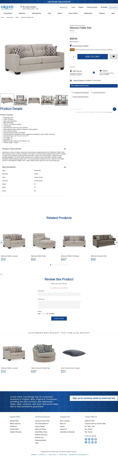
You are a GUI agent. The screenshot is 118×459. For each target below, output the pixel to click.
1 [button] (50, 264)
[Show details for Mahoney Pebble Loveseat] (14, 241)
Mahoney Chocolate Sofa (99, 256)
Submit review (59, 318)
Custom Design (39, 426)
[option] (44, 244)
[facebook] (86, 439)
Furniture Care (39, 437)
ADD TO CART (92, 56)
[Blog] (96, 442)
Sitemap (33, 454)
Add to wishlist (114, 56)
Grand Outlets (14, 429)
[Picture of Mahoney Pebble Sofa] (7, 100)
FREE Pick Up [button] (77, 71)
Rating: (40, 311)
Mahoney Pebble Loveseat (9, 256)
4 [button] (56, 264)
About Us (63, 423)
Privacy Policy (63, 454)
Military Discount (15, 423)
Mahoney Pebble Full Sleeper (70, 256)
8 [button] (65, 264)
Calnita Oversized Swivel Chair (40, 368)
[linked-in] (92, 442)
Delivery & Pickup (40, 429)
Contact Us (63, 429)
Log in (73, 7)
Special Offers (14, 421)
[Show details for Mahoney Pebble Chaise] (44, 241)
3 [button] (54, 264)
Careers (62, 426)
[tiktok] (92, 439)
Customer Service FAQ (42, 421)
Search (66, 7)
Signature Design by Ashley (77, 25)
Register (81, 7)
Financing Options (92, 7)
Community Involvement (67, 432)
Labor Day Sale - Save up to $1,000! (59, 1)
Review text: (41, 299)
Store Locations (65, 421)
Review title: (41, 291)
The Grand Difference (41, 423)
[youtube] (89, 442)
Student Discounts (16, 432)
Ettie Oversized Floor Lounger (70, 368)
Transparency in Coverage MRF (77, 454)
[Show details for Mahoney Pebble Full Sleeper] (74, 241)
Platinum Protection (41, 434)
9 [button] (67, 264)
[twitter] (86, 442)
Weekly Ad (13, 426)
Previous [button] (2, 242)
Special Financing (78, 80)
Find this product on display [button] (80, 46)
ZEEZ (37, 443)
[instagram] (89, 439)
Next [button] (116, 242)
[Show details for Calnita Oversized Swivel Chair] (44, 353)
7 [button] (63, 264)
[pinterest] (96, 439)
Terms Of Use (52, 454)
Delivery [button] (105, 70)
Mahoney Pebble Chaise (38, 256)
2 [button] (52, 264)
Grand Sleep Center (41, 432)
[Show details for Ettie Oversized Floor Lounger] (74, 353)
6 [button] (61, 264)
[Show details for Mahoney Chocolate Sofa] (104, 241)
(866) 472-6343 (89, 421)
